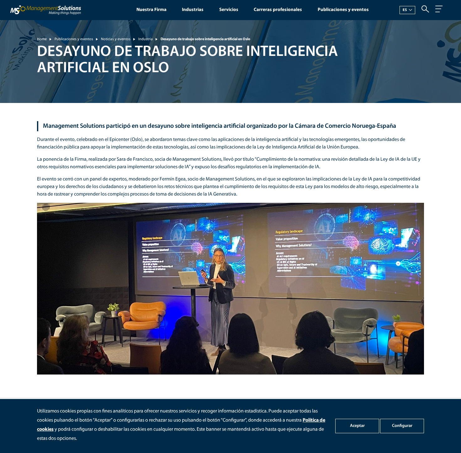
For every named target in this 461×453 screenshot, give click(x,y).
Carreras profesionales (278, 10)
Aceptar (357, 425)
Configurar (402, 425)
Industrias (193, 10)
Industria (145, 39)
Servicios (228, 10)
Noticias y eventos (115, 39)
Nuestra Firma (151, 10)
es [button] (405, 10)
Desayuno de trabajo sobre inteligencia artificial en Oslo (205, 39)
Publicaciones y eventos (343, 10)
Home (42, 39)
